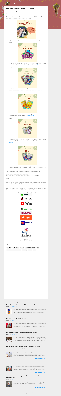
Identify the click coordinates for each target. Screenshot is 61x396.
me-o (38, 247)
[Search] (56, 3)
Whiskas (30, 250)
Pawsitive (18, 250)
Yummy (34, 250)
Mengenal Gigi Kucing (11, 250)
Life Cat (22, 247)
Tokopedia (43, 64)
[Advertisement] (53, 24)
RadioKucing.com (12, 3)
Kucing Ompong (16, 247)
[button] (45, 9)
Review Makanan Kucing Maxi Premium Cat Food (18, 362)
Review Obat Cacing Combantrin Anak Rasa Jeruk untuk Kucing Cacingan (24, 304)
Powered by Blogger (31, 392)
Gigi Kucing (9, 247)
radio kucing (24, 250)
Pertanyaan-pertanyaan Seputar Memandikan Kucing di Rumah (21, 332)
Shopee (38, 64)
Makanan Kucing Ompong (30, 247)
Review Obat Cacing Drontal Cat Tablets (16, 318)
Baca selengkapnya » (40, 315)
